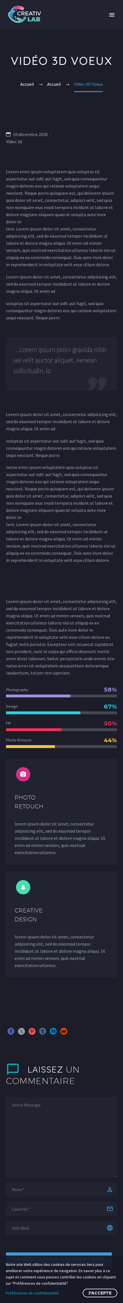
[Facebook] (10, 1031)
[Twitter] (21, 1031)
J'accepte (100, 1293)
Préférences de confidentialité (32, 1293)
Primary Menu (112, 15)
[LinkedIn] (53, 1031)
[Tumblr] (42, 1031)
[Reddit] (63, 1031)
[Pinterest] (32, 1031)
